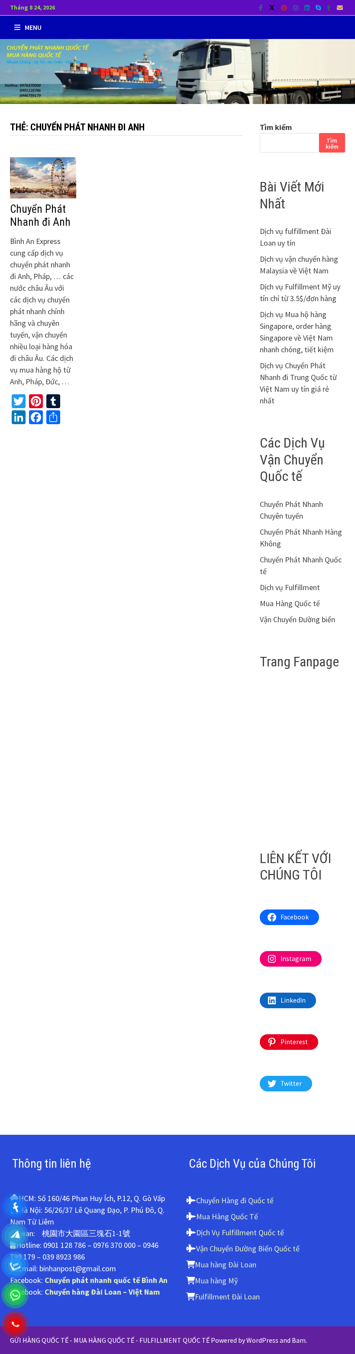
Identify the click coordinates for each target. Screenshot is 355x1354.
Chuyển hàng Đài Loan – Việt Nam (102, 1292)
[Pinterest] (285, 7)
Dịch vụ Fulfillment (290, 587)
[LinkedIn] (307, 7)
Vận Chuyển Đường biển (297, 619)
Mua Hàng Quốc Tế (227, 1216)
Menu (33, 27)
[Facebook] (262, 7)
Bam (299, 1340)
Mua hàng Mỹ (216, 1281)
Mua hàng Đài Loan (225, 1265)
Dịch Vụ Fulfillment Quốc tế (240, 1232)
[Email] (340, 7)
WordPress (262, 1340)
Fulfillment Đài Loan (227, 1297)
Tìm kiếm (276, 127)
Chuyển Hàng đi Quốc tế (235, 1200)
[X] (273, 7)
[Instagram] (296, 7)
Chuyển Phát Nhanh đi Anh (40, 215)
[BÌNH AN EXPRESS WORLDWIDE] (177, 70)
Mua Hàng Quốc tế (290, 603)
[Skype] (319, 7)
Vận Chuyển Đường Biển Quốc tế (248, 1248)
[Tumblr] (330, 7)
